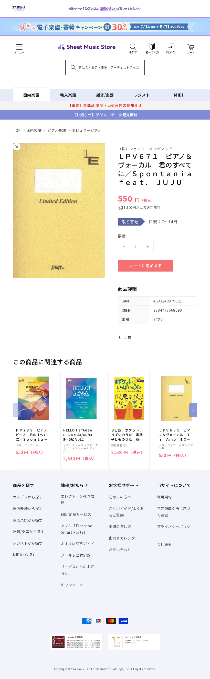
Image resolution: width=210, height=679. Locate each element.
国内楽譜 (31, 95)
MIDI (178, 95)
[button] (133, 46)
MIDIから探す (24, 554)
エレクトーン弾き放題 (77, 499)
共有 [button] (127, 337)
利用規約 (164, 496)
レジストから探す (28, 543)
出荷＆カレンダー (124, 538)
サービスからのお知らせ (77, 570)
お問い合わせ (120, 549)
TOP (17, 130)
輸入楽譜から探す (28, 520)
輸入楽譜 (68, 95)
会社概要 (164, 544)
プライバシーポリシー (174, 529)
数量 (122, 236)
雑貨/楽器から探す (28, 531)
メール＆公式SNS (75, 555)
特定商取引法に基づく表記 (174, 511)
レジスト (142, 95)
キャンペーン (72, 584)
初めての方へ (120, 496)
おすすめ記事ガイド (77, 543)
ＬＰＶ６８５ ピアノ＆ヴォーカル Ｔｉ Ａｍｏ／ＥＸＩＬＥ (175, 435)
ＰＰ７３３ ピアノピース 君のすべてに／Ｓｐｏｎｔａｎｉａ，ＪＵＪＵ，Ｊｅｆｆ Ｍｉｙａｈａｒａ (31, 435)
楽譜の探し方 (120, 526)
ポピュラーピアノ (86, 130)
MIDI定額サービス (76, 514)
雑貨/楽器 (105, 95)
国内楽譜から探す (28, 508)
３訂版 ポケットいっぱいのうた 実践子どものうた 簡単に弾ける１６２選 (127, 435)
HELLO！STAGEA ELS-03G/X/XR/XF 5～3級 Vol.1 (78, 435)
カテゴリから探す (28, 496)
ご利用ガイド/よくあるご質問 (126, 511)
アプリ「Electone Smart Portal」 (76, 529)
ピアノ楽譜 (56, 130)
